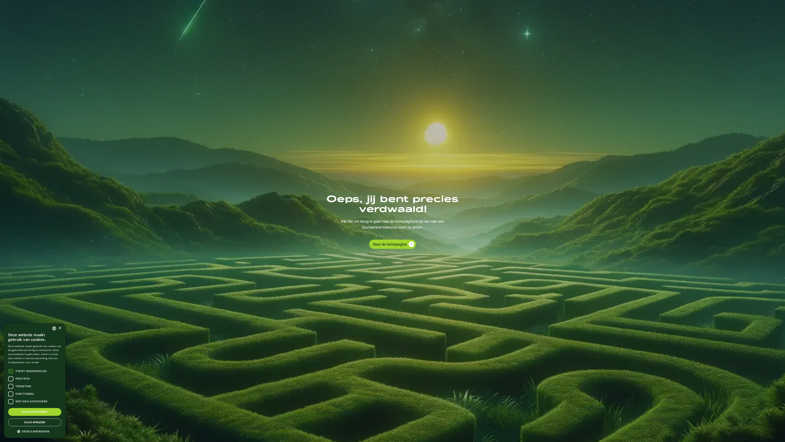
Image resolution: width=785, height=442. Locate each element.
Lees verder (32, 362)
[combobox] (54, 328)
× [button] (59, 328)
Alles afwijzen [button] (34, 422)
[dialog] (34, 380)
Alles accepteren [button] (34, 412)
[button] (34, 431)
